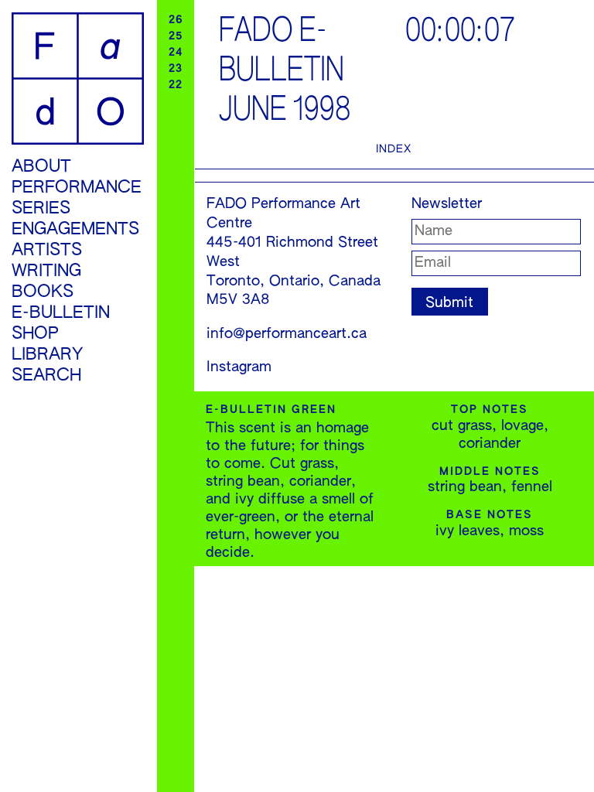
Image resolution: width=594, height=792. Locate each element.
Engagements (75, 229)
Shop (35, 334)
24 (176, 52)
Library (47, 355)
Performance (77, 187)
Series (41, 208)
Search (46, 375)
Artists (47, 250)
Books (42, 292)
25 (176, 36)
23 (176, 68)
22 (176, 85)
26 (176, 20)
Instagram (239, 367)
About (41, 167)
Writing (46, 271)
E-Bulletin (61, 313)
